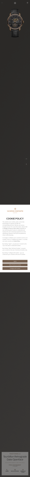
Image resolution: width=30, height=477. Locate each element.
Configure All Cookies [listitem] (15, 268)
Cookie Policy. (16, 241)
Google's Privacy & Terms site (11, 228)
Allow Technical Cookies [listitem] (15, 265)
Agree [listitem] (15, 261)
